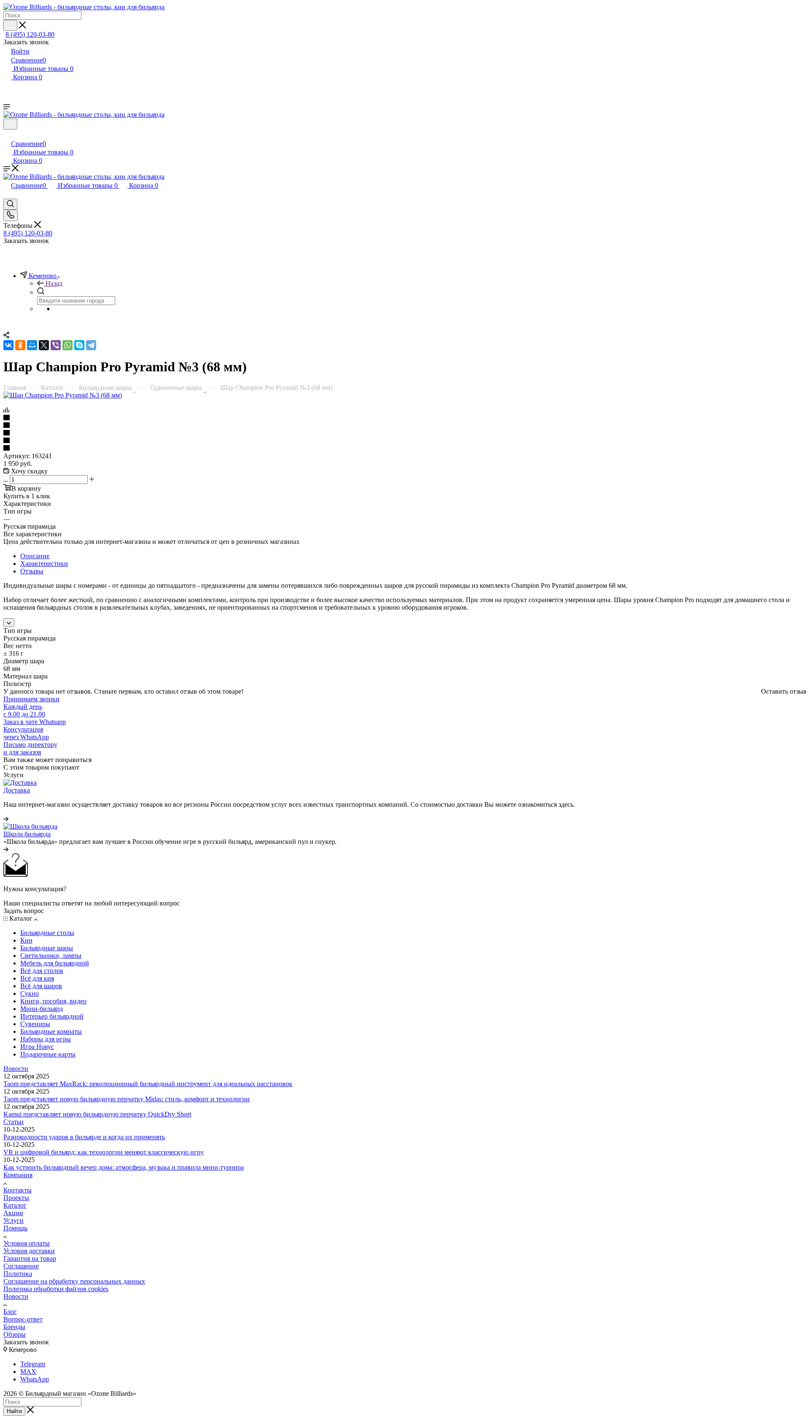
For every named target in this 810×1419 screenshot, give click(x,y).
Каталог (15, 1205)
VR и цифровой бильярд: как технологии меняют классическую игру (103, 1152)
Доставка (16, 790)
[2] (405, 426)
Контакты (17, 1190)
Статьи (13, 1121)
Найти (14, 1411)
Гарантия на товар (29, 1258)
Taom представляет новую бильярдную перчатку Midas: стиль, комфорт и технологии (126, 1099)
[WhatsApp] (67, 345)
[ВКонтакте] (8, 345)
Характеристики (44, 563)
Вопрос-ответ (23, 1319)
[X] (44, 345)
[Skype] (79, 345)
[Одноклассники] (20, 345)
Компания (17, 1174)
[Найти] (10, 25)
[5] (405, 448)
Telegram (32, 1364)
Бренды (14, 1326)
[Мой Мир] (32, 345)
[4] (405, 441)
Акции (13, 1212)
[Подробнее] (5, 818)
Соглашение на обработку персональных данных (74, 1281)
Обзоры (14, 1334)
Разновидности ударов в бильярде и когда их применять (84, 1137)
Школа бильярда (27, 834)
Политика (17, 1273)
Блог (10, 1311)
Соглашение (21, 1266)
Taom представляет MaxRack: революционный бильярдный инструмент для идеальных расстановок (147, 1083)
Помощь (15, 1228)
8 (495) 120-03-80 (29, 34)
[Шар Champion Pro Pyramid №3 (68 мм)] (62, 395)
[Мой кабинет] (7, 134)
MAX (28, 1371)
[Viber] (56, 345)
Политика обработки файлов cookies (55, 1288)
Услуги (13, 1220)
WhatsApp (34, 1379)
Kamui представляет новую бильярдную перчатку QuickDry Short (97, 1114)
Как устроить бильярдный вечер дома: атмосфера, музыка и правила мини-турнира (123, 1167)
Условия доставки (29, 1250)
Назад (54, 283)
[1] (405, 418)
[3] (405, 433)
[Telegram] (91, 345)
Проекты (16, 1197)
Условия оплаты (26, 1243)
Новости (15, 1068)
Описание (34, 555)
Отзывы (31, 571)
